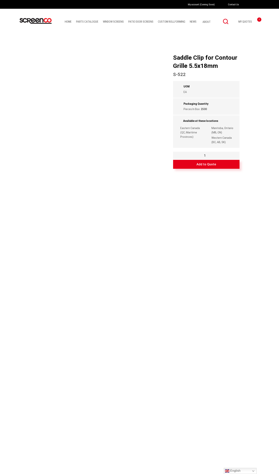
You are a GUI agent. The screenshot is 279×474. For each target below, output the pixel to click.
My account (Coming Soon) (201, 4)
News (193, 21)
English (234, 470)
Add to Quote (206, 164)
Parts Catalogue (87, 21)
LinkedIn (262, 4)
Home (68, 21)
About (207, 22)
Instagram (252, 4)
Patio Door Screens (140, 21)
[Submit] (225, 21)
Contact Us (233, 4)
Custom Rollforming (171, 21)
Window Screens (113, 21)
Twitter (257, 4)
